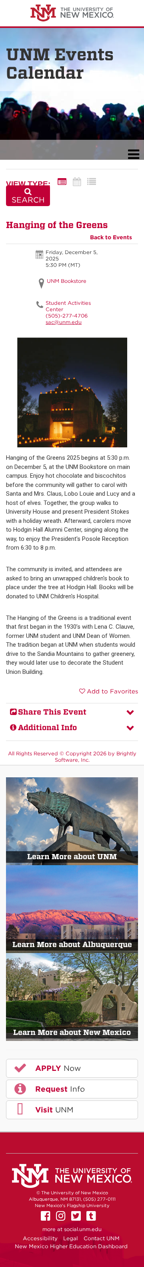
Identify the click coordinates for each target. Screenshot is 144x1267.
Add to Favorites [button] (112, 691)
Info (59, 1089)
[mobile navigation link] (133, 154)
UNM (53, 1109)
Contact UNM (102, 1238)
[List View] (91, 182)
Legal (70, 1238)
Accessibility (40, 1238)
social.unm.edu (83, 1229)
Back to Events (111, 237)
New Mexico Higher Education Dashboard (71, 1246)
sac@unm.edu (64, 322)
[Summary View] (62, 182)
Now (57, 1068)
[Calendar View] (77, 182)
